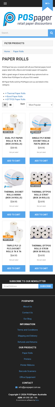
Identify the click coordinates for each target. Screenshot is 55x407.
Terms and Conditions (27, 330)
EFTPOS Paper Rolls (15, 99)
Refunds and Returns (27, 342)
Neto (37, 400)
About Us (27, 306)
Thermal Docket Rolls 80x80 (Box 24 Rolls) (13, 195)
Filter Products (14, 43)
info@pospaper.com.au (29, 387)
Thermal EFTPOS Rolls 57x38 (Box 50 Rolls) (41, 248)
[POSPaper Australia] (27, 18)
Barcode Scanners (27, 371)
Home (7, 51)
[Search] (51, 32)
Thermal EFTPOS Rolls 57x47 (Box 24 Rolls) (41, 195)
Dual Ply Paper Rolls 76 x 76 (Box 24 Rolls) (14, 141)
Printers (27, 359)
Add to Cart (13, 161)
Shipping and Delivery (27, 336)
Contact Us (27, 312)
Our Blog (27, 319)
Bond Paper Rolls (14, 96)
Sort (22, 104)
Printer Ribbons (27, 365)
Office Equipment (27, 377)
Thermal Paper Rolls (16, 93)
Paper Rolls (18, 51)
